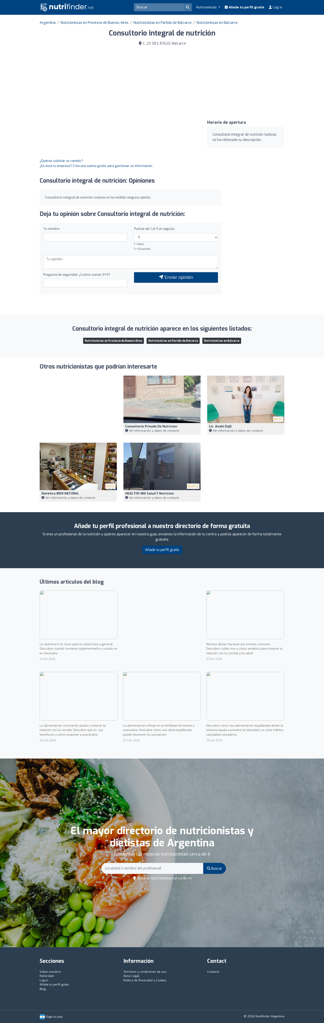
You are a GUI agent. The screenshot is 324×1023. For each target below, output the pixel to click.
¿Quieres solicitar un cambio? (61, 161)
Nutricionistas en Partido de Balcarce (162, 22)
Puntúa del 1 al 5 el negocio (154, 229)
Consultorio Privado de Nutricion (151, 426)
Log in (277, 7)
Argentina (48, 22)
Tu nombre (51, 229)
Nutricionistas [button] (207, 7)
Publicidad (47, 976)
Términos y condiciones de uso (144, 972)
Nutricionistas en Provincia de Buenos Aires (94, 22)
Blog (43, 989)
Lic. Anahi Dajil (220, 426)
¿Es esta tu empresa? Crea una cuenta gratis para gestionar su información (96, 166)
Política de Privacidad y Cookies (144, 980)
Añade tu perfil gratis (246, 7)
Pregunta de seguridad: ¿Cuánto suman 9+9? (76, 274)
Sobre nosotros (50, 972)
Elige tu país (54, 1017)
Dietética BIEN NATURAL (60, 493)
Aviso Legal (131, 976)
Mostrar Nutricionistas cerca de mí (164, 878)
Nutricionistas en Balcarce (217, 22)
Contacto (213, 972)
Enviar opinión (178, 277)
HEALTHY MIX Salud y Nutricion (149, 493)
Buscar (216, 868)
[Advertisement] (224, 82)
